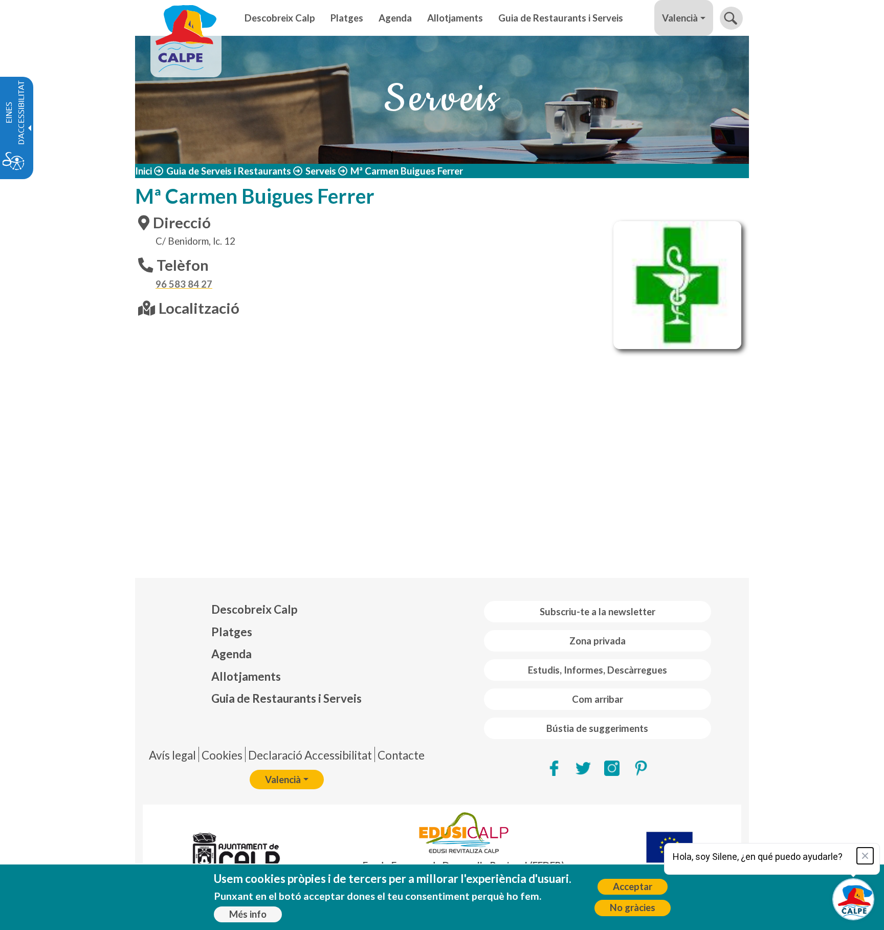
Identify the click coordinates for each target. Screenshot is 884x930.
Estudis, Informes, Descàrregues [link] (597, 670)
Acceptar (632, 886)
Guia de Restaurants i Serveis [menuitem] (560, 18)
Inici (143, 171)
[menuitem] (286, 609)
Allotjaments (246, 676)
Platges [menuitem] (346, 18)
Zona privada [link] (597, 640)
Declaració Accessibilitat (310, 755)
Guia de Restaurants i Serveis (286, 698)
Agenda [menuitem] (395, 18)
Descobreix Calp (254, 609)
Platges (231, 632)
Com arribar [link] (597, 699)
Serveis (320, 171)
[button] (731, 18)
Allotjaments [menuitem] (455, 18)
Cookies (222, 755)
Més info (248, 914)
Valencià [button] (680, 18)
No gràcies (632, 907)
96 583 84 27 (184, 284)
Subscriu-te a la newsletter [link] (597, 611)
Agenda (231, 654)
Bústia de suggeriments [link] (597, 728)
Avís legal (172, 755)
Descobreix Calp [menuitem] (280, 18)
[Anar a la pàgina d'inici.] (186, 18)
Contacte (401, 755)
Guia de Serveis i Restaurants (228, 171)
